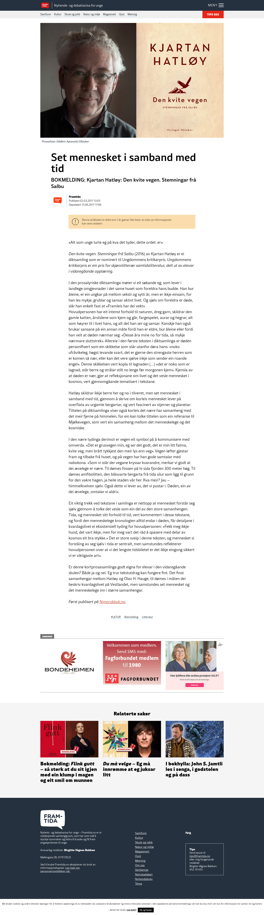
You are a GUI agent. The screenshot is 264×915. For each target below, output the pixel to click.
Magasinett (109, 14)
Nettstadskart (144, 874)
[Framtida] (46, 5)
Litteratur (147, 617)
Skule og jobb (72, 14)
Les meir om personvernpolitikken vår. (60, 869)
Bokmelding (131, 617)
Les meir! (131, 909)
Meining (132, 14)
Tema (138, 884)
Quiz (122, 14)
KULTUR (116, 617)
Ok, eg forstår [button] (146, 910)
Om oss (140, 865)
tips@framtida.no (199, 856)
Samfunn (45, 14)
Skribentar (141, 870)
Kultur (57, 14)
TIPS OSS (213, 14)
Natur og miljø (91, 14)
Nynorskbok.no (112, 601)
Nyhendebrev (144, 879)
